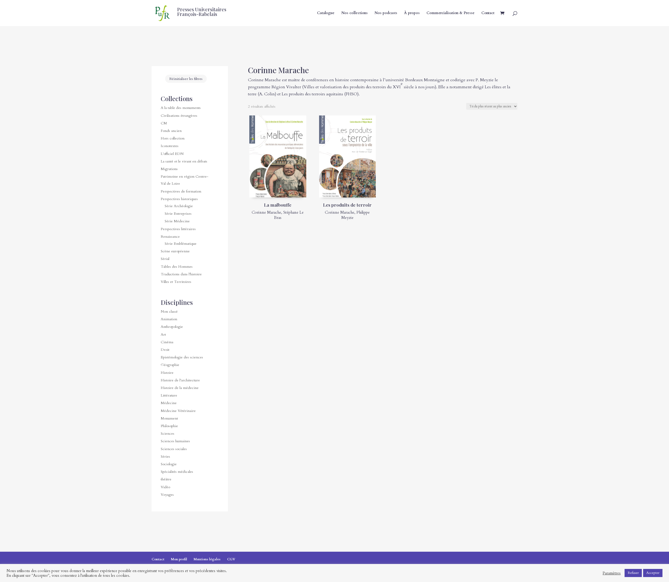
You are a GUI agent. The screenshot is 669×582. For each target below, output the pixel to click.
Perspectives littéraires (178, 228)
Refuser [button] (633, 573)
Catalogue (325, 13)
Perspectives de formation (181, 191)
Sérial (165, 258)
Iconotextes (169, 145)
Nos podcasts (385, 13)
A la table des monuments (181, 107)
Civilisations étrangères (179, 115)
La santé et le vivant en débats (184, 161)
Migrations (169, 168)
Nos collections (354, 13)
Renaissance (170, 236)
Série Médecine (177, 221)
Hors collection (172, 138)
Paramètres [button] (612, 573)
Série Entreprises (178, 213)
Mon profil (179, 559)
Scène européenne (175, 251)
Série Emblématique (181, 243)
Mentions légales (207, 559)
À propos (412, 13)
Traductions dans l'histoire (181, 274)
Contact (487, 13)
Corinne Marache (266, 212)
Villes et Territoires (176, 281)
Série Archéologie (179, 205)
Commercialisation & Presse (450, 13)
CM (164, 123)
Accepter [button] (652, 573)
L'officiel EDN (172, 153)
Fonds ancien (171, 130)
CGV (231, 559)
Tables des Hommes (177, 266)
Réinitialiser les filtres (186, 78)
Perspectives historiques (179, 198)
